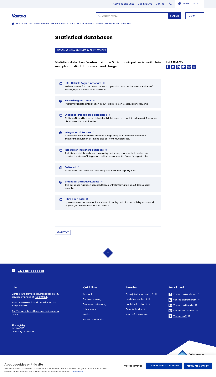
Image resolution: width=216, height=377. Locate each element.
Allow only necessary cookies (164, 366)
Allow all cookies (198, 365)
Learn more (77, 371)
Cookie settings (133, 365)
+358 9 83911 (41, 296)
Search (174, 15)
